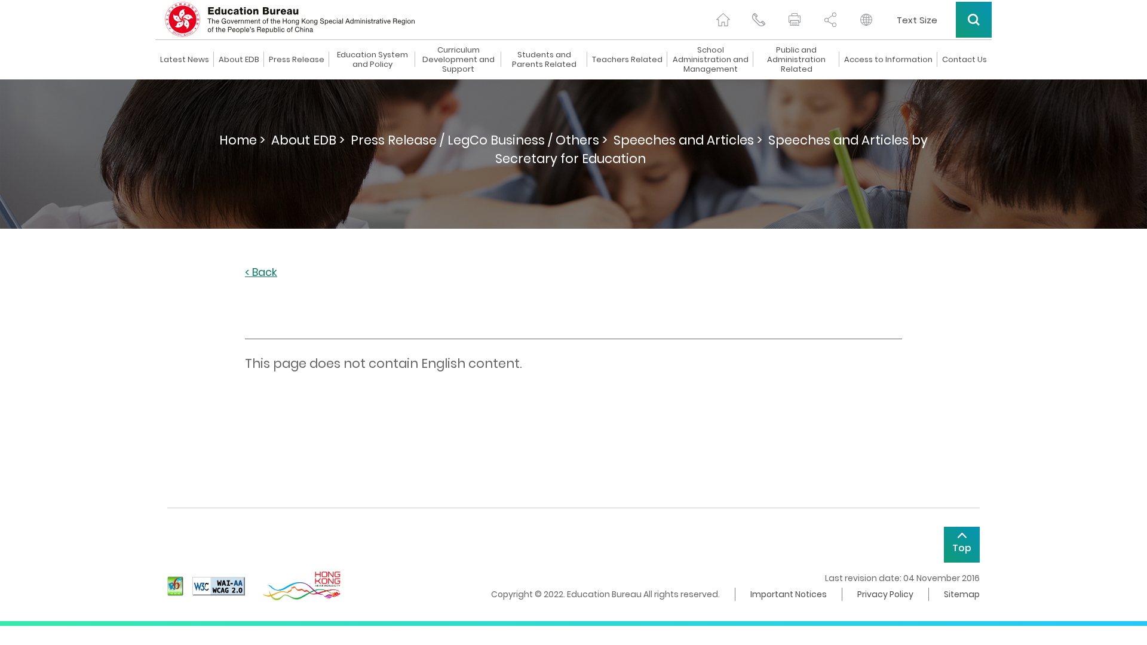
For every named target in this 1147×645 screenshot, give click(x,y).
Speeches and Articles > (688, 140)
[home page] (723, 20)
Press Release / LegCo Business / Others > (479, 140)
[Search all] (974, 20)
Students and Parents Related (544, 59)
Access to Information (888, 59)
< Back (261, 273)
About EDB (239, 59)
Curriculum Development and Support (458, 59)
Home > (242, 140)
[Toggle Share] (830, 20)
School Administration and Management (711, 59)
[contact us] (759, 20)
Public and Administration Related (796, 59)
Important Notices (788, 594)
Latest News (184, 59)
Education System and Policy (372, 59)
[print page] (794, 20)
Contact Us (964, 59)
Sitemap (962, 594)
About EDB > (308, 140)
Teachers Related (627, 59)
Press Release (296, 59)
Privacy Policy (885, 594)
